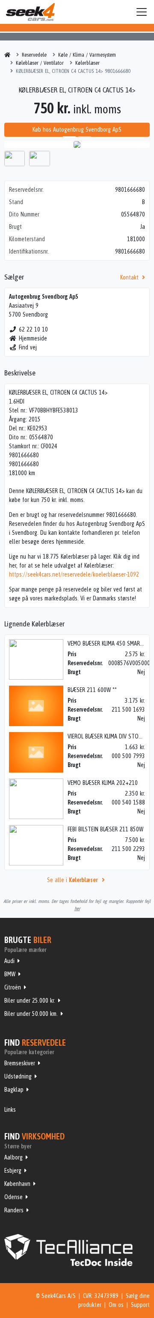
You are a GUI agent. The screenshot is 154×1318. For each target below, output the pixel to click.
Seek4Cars (30, 12)
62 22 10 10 (33, 329)
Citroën (12, 987)
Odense (13, 1197)
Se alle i (72, 880)
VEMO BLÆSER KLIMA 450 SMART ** (108, 643)
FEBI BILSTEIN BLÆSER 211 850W (105, 829)
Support (140, 1304)
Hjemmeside (33, 338)
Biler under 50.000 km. (31, 1013)
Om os (116, 1304)
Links (10, 1109)
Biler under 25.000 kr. (29, 1000)
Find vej (28, 347)
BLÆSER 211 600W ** (92, 689)
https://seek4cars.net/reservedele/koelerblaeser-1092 (74, 574)
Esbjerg (12, 1170)
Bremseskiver (19, 1063)
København (17, 1183)
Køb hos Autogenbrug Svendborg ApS (77, 129)
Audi (9, 960)
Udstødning (18, 1076)
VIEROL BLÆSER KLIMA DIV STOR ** (108, 736)
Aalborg (13, 1157)
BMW (9, 974)
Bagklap (14, 1089)
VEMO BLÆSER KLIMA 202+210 (103, 782)
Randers (14, 1210)
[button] (15, 144)
